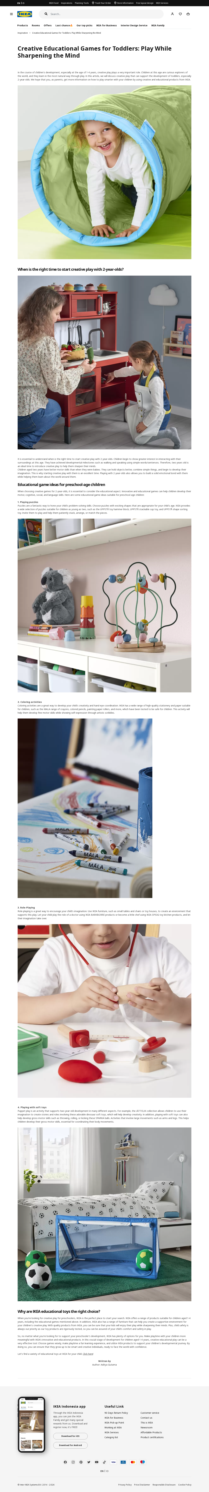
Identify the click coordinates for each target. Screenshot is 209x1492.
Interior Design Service (134, 25)
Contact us (146, 1417)
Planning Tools (82, 3)
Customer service (150, 1412)
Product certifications (152, 1437)
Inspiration (23, 32)
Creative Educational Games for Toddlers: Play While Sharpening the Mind (66, 32)
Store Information (125, 3)
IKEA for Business (106, 25)
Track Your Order (103, 3)
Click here (88, 1353)
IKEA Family (158, 25)
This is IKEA (147, 1422)
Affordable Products (151, 1432)
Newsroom (147, 1427)
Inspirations (66, 3)
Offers (48, 25)
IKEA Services (162, 3)
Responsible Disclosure (164, 1484)
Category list (111, 1437)
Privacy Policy (125, 1484)
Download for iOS (70, 1436)
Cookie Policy (185, 1484)
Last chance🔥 (64, 25)
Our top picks (84, 25)
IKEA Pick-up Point (114, 1422)
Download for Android (70, 1445)
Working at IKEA (113, 1427)
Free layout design (144, 3)
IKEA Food (53, 3)
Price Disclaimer (142, 1484)
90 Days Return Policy (116, 1412)
